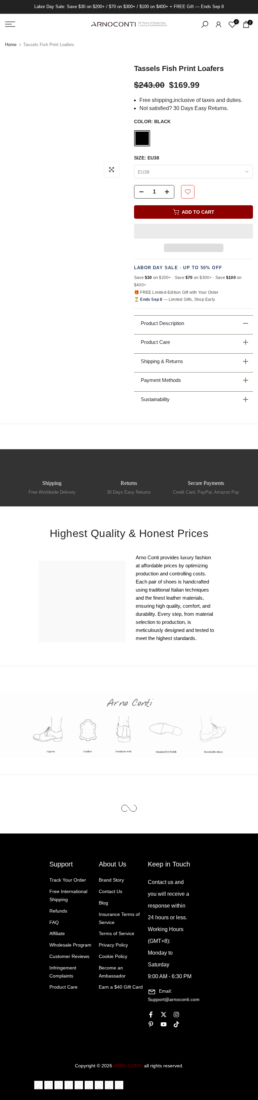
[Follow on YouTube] (164, 1024)
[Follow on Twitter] (164, 1014)
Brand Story (111, 880)
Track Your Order (67, 880)
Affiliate (57, 933)
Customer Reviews (69, 956)
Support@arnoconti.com (174, 999)
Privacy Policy (113, 945)
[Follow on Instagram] (176, 1014)
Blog (103, 903)
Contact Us (110, 891)
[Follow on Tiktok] (176, 1024)
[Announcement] (129, 6)
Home (10, 44)
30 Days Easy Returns (129, 492)
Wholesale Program (70, 945)
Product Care (63, 987)
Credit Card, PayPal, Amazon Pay (206, 492)
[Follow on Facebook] (151, 1014)
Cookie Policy (113, 956)
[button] (193, 231)
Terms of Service (116, 933)
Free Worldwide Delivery (52, 492)
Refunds (58, 911)
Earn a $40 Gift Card (121, 987)
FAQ (54, 922)
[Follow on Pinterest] (151, 1024)
